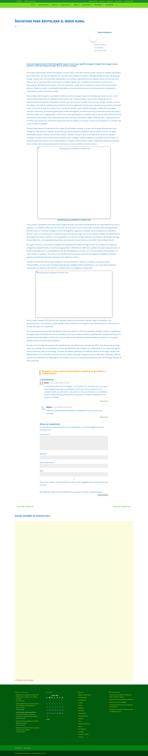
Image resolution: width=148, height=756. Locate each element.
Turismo (80, 737)
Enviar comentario (102, 495)
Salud (80, 726)
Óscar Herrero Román (25, 554)
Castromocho (82, 700)
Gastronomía (82, 713)
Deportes (81, 708)
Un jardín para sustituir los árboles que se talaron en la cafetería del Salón (27, 697)
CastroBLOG (109, 4)
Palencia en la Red (24, 530)
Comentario (45, 434)
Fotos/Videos (86, 4)
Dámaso (18, 695)
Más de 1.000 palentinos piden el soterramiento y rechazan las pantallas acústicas (55, 577)
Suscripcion (18, 748)
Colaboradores (109, 1)
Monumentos (65, 4)
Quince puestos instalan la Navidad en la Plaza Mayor (42, 627)
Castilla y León (82, 697)
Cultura (80, 705)
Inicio (32, 4)
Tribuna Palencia (24, 580)
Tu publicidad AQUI (128, 1)
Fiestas (76, 4)
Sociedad (81, 732)
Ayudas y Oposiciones (38, 656)
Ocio (79, 721)
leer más (21, 536)
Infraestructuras (83, 716)
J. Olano (21, 656)
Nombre (43, 454)
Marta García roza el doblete (118, 702)
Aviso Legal (27, 748)
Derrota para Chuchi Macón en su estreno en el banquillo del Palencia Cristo (27, 706)
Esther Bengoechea (24, 630)
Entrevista (81, 710)
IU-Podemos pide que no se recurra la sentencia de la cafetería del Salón (50, 603)
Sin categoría (82, 729)
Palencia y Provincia (100, 44)
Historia (54, 4)
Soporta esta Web (93, 1)
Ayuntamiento (43, 4)
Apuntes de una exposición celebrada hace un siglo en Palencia (46, 527)
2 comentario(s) (98, 47)
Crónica (80, 703)
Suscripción (102, 1)
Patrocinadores (118, 1)
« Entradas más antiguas (24, 680)
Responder (104, 401)
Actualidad (97, 4)
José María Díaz (23, 606)
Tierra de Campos (83, 734)
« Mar (48, 719)
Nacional (81, 718)
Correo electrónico (47, 462)
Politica (42, 496)
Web (41, 471)
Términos (47, 496)
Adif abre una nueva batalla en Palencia (35, 551)
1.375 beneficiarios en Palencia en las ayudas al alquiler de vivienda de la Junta (54, 653)
